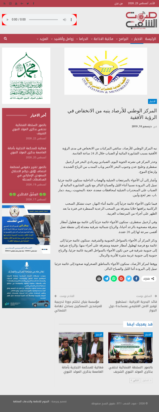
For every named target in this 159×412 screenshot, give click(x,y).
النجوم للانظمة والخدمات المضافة (31, 401)
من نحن (118, 3)
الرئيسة (150, 39)
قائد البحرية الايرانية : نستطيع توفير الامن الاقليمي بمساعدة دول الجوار (133, 306)
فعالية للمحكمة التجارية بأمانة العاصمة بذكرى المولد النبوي (27, 150)
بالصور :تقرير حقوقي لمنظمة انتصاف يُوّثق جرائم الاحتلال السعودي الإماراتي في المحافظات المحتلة (28, 173)
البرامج (123, 39)
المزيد (44, 39)
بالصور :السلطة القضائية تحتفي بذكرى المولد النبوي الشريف (29, 129)
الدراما (83, 39)
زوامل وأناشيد (63, 39)
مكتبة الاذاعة (103, 39)
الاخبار (138, 39)
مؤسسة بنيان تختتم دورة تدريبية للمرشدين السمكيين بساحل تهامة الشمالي (78, 306)
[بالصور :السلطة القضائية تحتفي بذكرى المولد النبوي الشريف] (130, 347)
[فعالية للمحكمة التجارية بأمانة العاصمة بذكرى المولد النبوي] (81, 347)
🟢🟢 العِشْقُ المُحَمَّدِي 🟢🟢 (27, 194)
